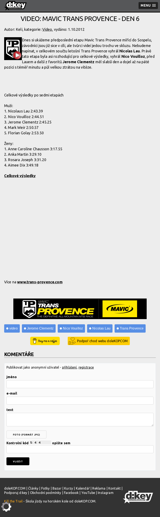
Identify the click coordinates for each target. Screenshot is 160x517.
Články (33, 488)
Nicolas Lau (101, 328)
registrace (86, 367)
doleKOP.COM (14, 488)
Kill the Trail (13, 501)
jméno (11, 377)
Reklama (98, 488)
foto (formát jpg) (26, 434)
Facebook (71, 493)
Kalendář (83, 488)
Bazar (56, 488)
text (10, 410)
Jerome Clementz (40, 328)
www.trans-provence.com (39, 282)
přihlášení (69, 367)
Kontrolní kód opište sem (38, 443)
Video (47, 29)
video (13, 328)
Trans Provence (132, 328)
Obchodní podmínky (45, 493)
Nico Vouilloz (73, 328)
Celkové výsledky (20, 176)
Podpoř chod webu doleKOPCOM (102, 341)
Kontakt (114, 488)
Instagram (105, 493)
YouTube (88, 493)
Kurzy (68, 488)
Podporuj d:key (15, 493)
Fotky (45, 488)
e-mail (11, 393)
